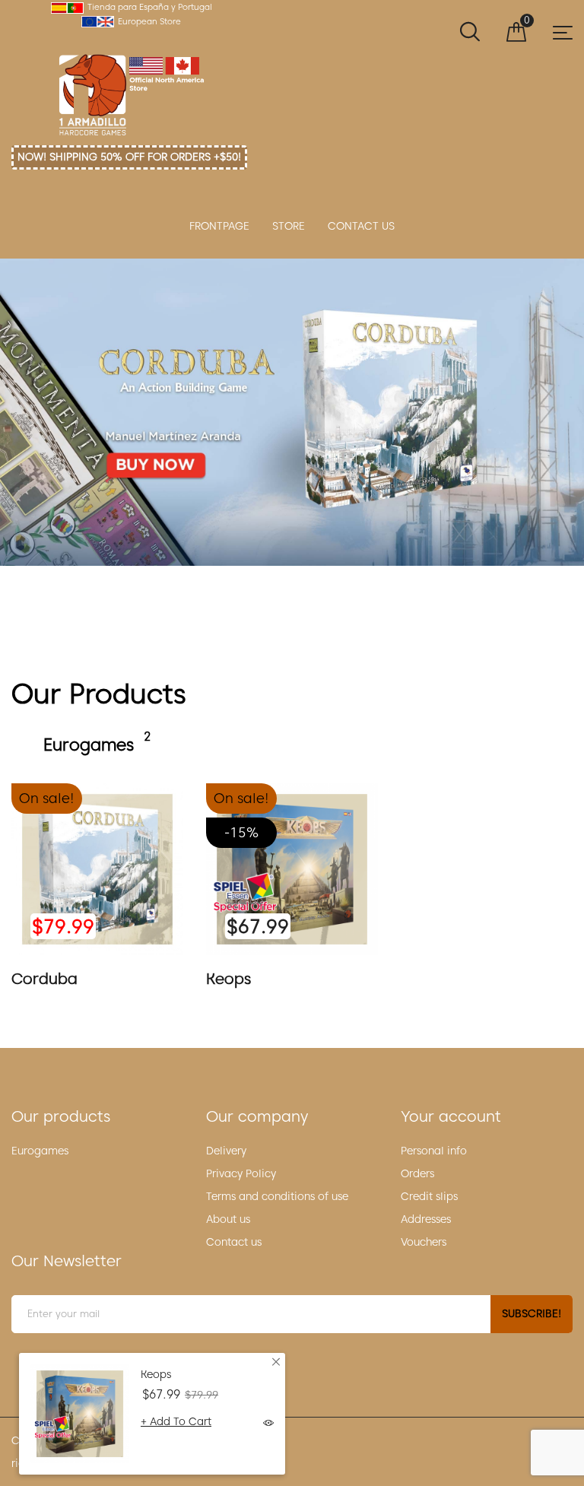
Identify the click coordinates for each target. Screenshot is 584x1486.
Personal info (434, 1151)
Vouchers (423, 1242)
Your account (451, 1116)
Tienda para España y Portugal (149, 7)
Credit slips (429, 1196)
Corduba (292, 413)
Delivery (226, 1151)
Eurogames (39, 1151)
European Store (149, 21)
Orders (417, 1173)
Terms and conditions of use (277, 1196)
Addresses (426, 1219)
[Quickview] (268, 1424)
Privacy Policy (241, 1173)
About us (228, 1219)
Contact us (234, 1242)
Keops (228, 979)
